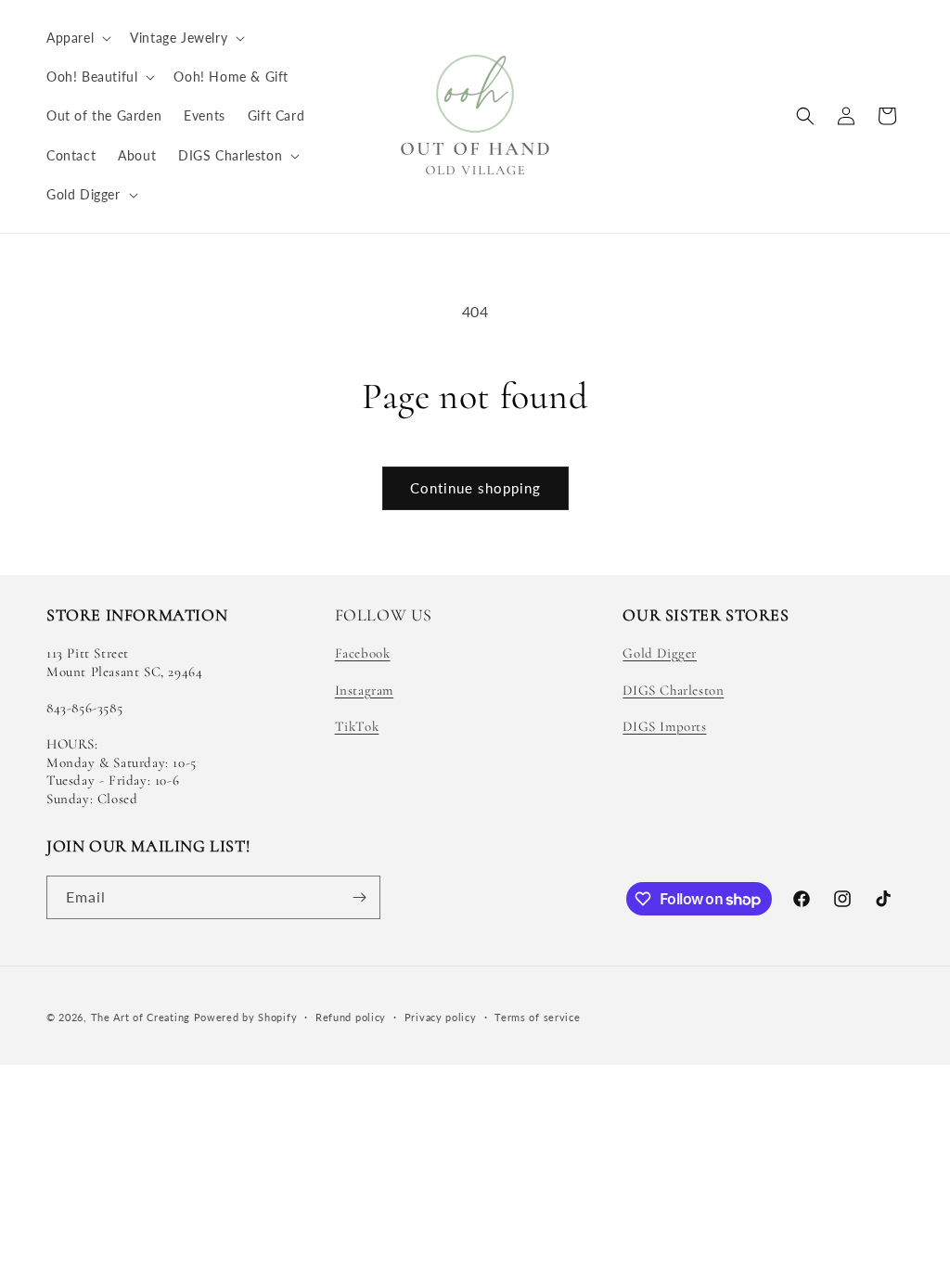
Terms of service (537, 1017)
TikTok (357, 726)
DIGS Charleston (673, 690)
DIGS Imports (664, 726)
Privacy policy (440, 1017)
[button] (77, 38)
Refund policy (350, 1017)
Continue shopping (475, 488)
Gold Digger (660, 653)
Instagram (364, 690)
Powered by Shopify (246, 1017)
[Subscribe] (359, 897)
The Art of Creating (142, 1017)
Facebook (363, 653)
